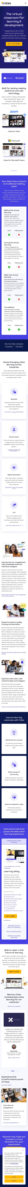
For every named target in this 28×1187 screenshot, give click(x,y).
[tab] (14, 841)
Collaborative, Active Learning (14, 841)
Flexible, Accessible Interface (14, 936)
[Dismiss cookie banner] (22, 1150)
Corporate (8, 346)
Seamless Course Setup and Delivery (14, 926)
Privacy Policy (14, 1163)
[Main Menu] (25, 3)
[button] (23, 1085)
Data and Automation (14, 931)
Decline (14, 1180)
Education (19, 346)
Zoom (5, 99)
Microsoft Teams (15, 99)
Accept (14, 1177)
